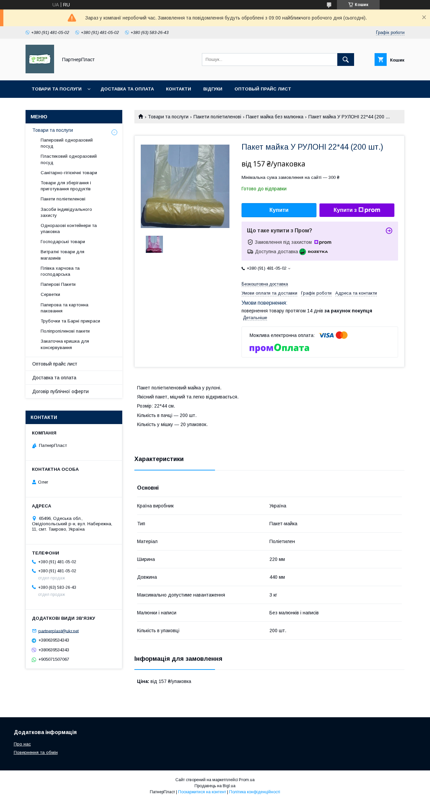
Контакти (178, 88)
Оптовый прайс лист (262, 88)
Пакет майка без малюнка (274, 116)
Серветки (50, 294)
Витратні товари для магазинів (62, 254)
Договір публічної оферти (60, 391)
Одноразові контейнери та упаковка (69, 228)
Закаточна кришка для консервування (65, 344)
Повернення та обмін (36, 752)
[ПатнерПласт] (40, 71)
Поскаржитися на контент (202, 792)
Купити (279, 210)
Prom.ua (247, 779)
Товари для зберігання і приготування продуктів (66, 185)
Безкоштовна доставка (265, 284)
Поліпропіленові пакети (65, 331)
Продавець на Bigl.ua (215, 786)
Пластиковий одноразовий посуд (69, 159)
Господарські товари (63, 241)
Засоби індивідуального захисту (66, 212)
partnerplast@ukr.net (58, 630)
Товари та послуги (57, 88)
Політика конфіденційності (254, 792)
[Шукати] (345, 59)
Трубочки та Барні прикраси (70, 320)
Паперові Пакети (58, 284)
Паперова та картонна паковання (64, 307)
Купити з (345, 210)
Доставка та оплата (127, 88)
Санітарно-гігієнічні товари (69, 172)
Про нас (22, 744)
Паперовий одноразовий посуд (67, 143)
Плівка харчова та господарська (60, 271)
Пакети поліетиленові (217, 116)
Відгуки (212, 88)
